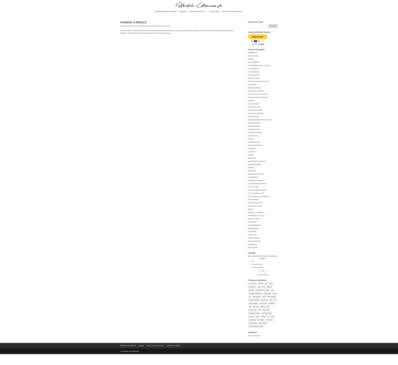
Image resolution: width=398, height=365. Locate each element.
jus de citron (264, 300)
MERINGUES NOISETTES (256, 174)
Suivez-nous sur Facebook (155, 345)
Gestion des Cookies (173, 345)
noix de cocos (253, 310)
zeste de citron (263, 323)
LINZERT (251, 155)
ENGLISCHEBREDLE (254, 88)
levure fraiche (263, 303)
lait (275, 300)
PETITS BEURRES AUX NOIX (257, 190)
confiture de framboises (255, 293)
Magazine (183, 11)
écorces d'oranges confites (256, 326)
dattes (275, 293)
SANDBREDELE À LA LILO (256, 215)
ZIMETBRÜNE (252, 244)
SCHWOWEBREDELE (254, 225)
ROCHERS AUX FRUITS (255, 203)
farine (264, 296)
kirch (271, 300)
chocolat (251, 290)
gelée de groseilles (254, 300)
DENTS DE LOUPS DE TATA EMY (258, 81)
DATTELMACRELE (254, 75)
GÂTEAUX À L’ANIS (254, 107)
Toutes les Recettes (197, 11)
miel (250, 306)
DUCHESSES (252, 84)
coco (272, 290)
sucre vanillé (269, 320)
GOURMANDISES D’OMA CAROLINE (259, 120)
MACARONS (252, 158)
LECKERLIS (251, 152)
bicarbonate (252, 287)
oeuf (259, 310)
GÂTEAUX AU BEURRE (255, 110)
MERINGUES (252, 171)
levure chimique (253, 303)
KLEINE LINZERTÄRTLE (255, 145)
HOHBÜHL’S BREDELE (133, 22)
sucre (272, 316)
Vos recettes (166, 26)
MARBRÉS (251, 167)
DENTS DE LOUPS (254, 78)
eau (250, 296)
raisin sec (251, 316)
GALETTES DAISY (254, 104)
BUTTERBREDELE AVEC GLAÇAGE (259, 65)
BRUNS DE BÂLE (253, 56)
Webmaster (126, 26)
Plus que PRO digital (134, 351)
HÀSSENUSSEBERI (254, 126)
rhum (257, 316)
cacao (259, 287)
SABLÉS (250, 209)
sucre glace (260, 320)
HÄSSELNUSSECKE (254, 123)
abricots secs (252, 283)
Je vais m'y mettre (258, 267)
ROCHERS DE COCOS (255, 206)
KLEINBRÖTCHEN (254, 142)
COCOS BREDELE (253, 69)
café (264, 287)
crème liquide (267, 293)
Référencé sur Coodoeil (128, 345)
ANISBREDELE (252, 53)
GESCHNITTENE (253, 116)
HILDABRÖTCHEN (254, 129)
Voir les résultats (262, 275)
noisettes (262, 306)
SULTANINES (252, 231)
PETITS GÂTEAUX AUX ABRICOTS (259, 196)
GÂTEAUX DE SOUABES (255, 113)
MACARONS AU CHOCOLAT (257, 161)
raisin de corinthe (266, 313)
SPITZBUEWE (252, 222)
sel (268, 316)
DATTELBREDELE (253, 72)
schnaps (263, 316)
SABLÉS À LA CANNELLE (256, 212)
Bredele (143, 26)
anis (266, 283)
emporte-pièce (257, 296)
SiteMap (141, 345)
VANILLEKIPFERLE (254, 238)
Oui (253, 261)
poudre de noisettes (254, 313)
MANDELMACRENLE (254, 164)
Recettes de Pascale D (153, 26)
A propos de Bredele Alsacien (165, 11)
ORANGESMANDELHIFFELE (257, 183)
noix (268, 306)
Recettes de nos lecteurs (232, 11)
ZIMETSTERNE (253, 247)
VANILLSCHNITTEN (254, 241)
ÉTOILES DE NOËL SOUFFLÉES (258, 97)
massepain (272, 303)
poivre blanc (266, 310)
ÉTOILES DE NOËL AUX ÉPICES (258, 94)
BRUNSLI (251, 59)
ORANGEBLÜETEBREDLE (256, 180)
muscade (255, 306)
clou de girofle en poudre (262, 290)
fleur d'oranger (272, 296)
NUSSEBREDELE (253, 177)
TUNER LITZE (252, 235)
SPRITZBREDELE (253, 228)
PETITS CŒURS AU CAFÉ (256, 193)
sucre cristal (252, 320)
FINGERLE (251, 100)
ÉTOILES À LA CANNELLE (256, 91)
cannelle (269, 287)
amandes (260, 283)
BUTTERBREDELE (254, 62)
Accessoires (214, 11)
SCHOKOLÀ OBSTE (254, 219)
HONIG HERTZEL (253, 136)
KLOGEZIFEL (252, 148)
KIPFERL (251, 139)
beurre (271, 283)
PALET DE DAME (253, 187)
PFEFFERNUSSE (253, 199)
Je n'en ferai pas (257, 264)
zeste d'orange (253, 323)
